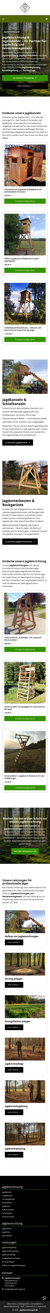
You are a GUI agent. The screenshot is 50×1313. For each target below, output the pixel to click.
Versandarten (36, 1304)
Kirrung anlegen (8, 1261)
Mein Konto (11, 1304)
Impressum (42, 1306)
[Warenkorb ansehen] (46, 19)
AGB (22, 1306)
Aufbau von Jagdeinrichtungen (14, 1265)
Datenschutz (31, 1306)
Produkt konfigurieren (25, 201)
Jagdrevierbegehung (10, 1251)
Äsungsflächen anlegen (11, 1258)
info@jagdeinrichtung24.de (15, 1289)
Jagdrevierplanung (9, 1247)
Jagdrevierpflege (9, 1254)
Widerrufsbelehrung (11, 1306)
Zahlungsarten (23, 1304)
